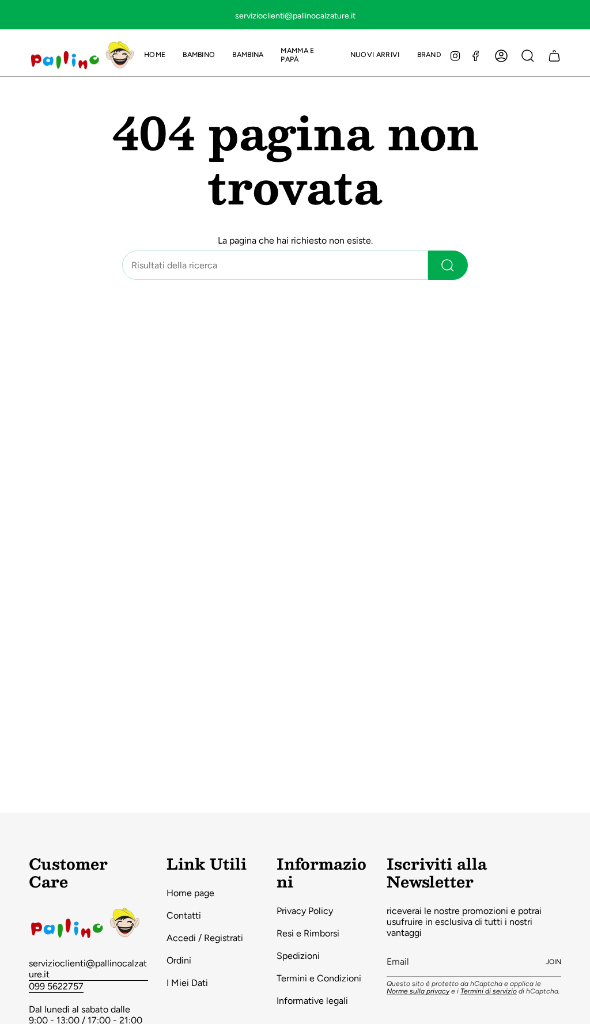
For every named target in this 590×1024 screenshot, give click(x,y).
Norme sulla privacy (418, 991)
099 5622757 (56, 986)
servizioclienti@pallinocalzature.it (88, 969)
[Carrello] (554, 56)
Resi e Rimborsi (308, 933)
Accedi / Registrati (205, 937)
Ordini (179, 960)
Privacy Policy (305, 910)
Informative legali (312, 1000)
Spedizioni (298, 955)
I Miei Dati (187, 982)
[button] (199, 55)
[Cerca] (448, 265)
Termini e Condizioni (319, 978)
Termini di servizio (488, 991)
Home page (190, 893)
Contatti (184, 915)
